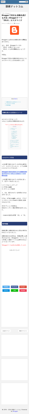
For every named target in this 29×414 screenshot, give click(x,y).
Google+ (23, 286)
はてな (6, 290)
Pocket (23, 290)
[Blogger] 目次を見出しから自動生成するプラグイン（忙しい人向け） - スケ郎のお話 (14, 173)
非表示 (15, 98)
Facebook (14, 286)
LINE (14, 290)
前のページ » (23, 331)
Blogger (15, 411)
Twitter (6, 286)
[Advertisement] (14, 81)
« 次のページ (6, 331)
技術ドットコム (14, 6)
